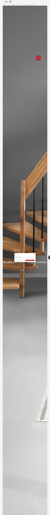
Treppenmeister (33, 4)
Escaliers (8, 4)
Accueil (4, 4)
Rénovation (13, 4)
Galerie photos (19, 4)
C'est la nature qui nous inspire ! (38, 57)
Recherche (41, 2)
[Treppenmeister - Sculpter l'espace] (8, 2)
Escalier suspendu (26, 4)
